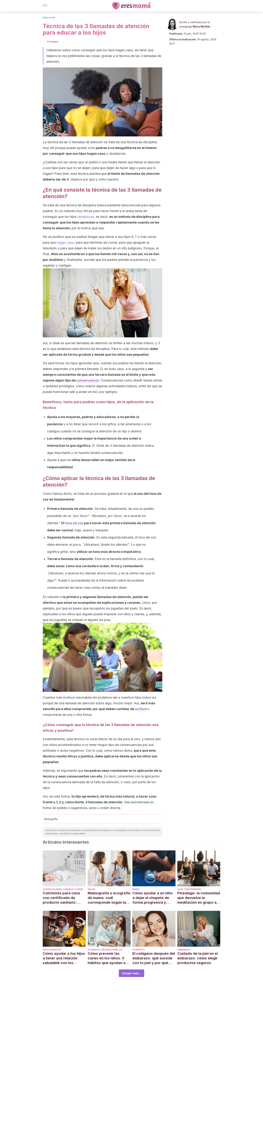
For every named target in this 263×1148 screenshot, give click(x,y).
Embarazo (183, 949)
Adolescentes (52, 949)
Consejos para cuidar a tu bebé (63, 889)
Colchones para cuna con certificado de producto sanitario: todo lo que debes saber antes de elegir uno (64, 898)
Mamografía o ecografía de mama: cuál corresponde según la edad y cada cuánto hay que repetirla (109, 898)
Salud (91, 889)
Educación (49, 17)
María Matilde (201, 26)
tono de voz (74, 523)
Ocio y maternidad (189, 889)
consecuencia (87, 380)
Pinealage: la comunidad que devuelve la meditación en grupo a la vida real (198, 898)
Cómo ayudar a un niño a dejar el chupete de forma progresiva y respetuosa (152, 898)
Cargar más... (131, 973)
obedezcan (85, 217)
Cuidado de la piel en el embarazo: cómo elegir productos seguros (197, 958)
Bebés (136, 889)
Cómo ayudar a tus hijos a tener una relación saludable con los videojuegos (64, 958)
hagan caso (65, 242)
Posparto (138, 949)
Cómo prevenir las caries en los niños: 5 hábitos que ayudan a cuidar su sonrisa (106, 958)
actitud (141, 709)
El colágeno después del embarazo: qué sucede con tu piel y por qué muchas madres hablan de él (153, 958)
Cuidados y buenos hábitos (105, 949)
